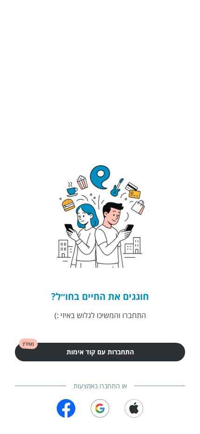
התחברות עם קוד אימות (100, 351)
